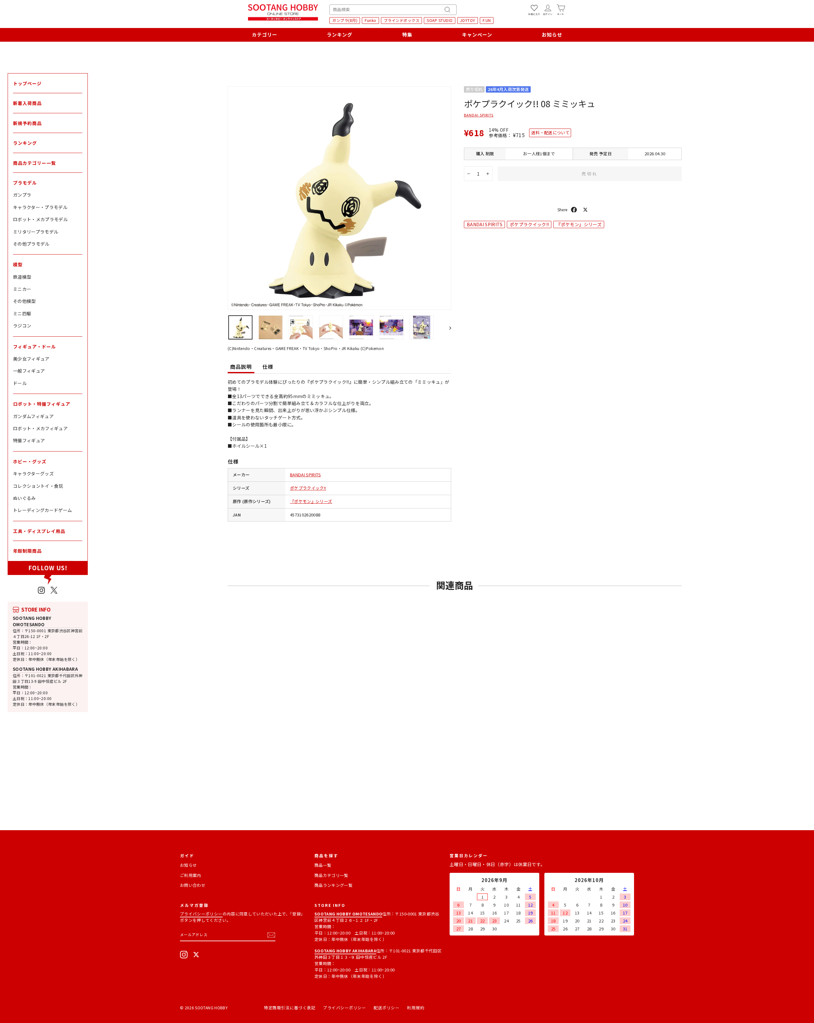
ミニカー (22, 289)
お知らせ (552, 34)
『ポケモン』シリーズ (311, 501)
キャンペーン (477, 34)
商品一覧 (322, 865)
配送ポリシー (386, 1008)
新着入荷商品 (27, 103)
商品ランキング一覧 (333, 885)
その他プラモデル (31, 244)
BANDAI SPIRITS (305, 475)
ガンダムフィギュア (33, 416)
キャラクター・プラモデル (40, 207)
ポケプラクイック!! (308, 488)
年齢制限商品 (27, 551)
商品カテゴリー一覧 (34, 163)
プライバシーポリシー (201, 914)
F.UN (487, 20)
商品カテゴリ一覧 (331, 875)
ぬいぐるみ (24, 498)
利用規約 (415, 1008)
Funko (370, 20)
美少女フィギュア (31, 358)
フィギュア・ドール (34, 346)
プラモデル (25, 182)
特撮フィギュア (29, 440)
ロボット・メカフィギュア (40, 428)
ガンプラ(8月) (344, 20)
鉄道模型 (22, 277)
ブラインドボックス (402, 20)
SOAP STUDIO (440, 20)
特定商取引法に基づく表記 (289, 1008)
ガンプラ (22, 195)
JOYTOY (467, 20)
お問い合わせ (192, 885)
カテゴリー (264, 34)
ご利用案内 (190, 875)
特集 (407, 34)
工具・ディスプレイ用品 (39, 531)
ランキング (339, 34)
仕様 (267, 366)
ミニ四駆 (22, 313)
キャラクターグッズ (33, 473)
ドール (20, 383)
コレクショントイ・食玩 (38, 486)
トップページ (27, 83)
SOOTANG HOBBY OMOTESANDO (32, 621)
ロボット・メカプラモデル (40, 219)
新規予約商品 (27, 123)
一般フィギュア (29, 371)
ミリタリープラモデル (36, 231)
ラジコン (22, 325)
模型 (18, 264)
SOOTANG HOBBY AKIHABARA (45, 669)
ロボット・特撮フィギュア (41, 404)
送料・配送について (550, 133)
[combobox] (393, 9)
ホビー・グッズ (29, 461)
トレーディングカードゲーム (42, 510)
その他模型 (24, 301)
